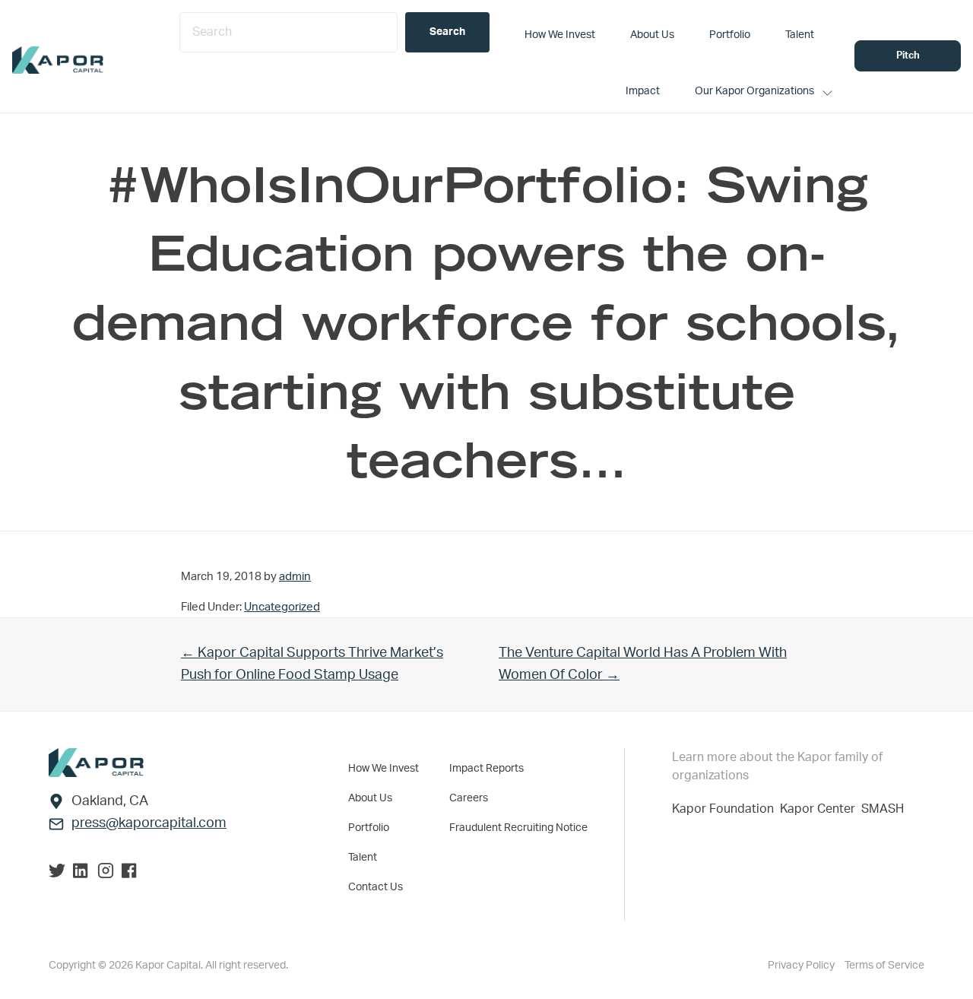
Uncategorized (282, 607)
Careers (468, 798)
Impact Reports (486, 768)
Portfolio (368, 828)
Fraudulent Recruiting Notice (518, 828)
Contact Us (375, 887)
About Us (370, 798)
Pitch (908, 56)
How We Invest (383, 768)
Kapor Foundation (726, 809)
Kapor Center (820, 809)
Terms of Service (884, 965)
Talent (362, 857)
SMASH (882, 809)
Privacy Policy (802, 965)
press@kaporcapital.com (149, 823)
